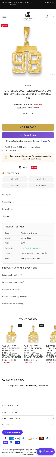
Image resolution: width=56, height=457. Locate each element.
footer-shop (10, 412)
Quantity (28, 113)
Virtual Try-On (28, 135)
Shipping (20, 107)
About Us (7, 425)
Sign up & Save (10, 406)
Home (27, 86)
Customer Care (11, 418)
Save (35, 167)
